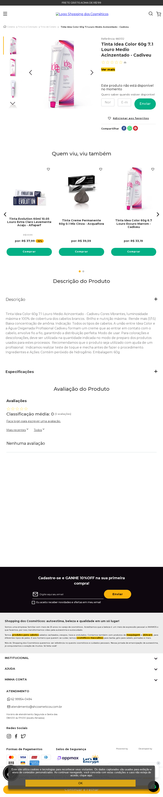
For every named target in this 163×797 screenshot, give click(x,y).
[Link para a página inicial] (4, 26)
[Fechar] (158, 763)
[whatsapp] (129, 129)
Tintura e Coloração (27, 27)
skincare (147, 635)
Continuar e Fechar (82, 790)
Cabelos (11, 27)
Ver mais (108, 69)
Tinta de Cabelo (48, 27)
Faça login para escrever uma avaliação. (33, 421)
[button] (2, 14)
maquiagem (133, 635)
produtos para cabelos (25, 635)
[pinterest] (135, 129)
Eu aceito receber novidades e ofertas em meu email (68, 602)
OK (80, 783)
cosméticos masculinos (90, 638)
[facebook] (123, 129)
